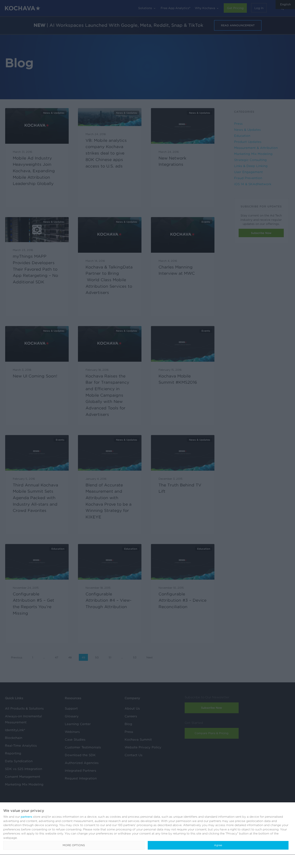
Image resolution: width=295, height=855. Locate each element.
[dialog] (147, 829)
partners (26, 816)
